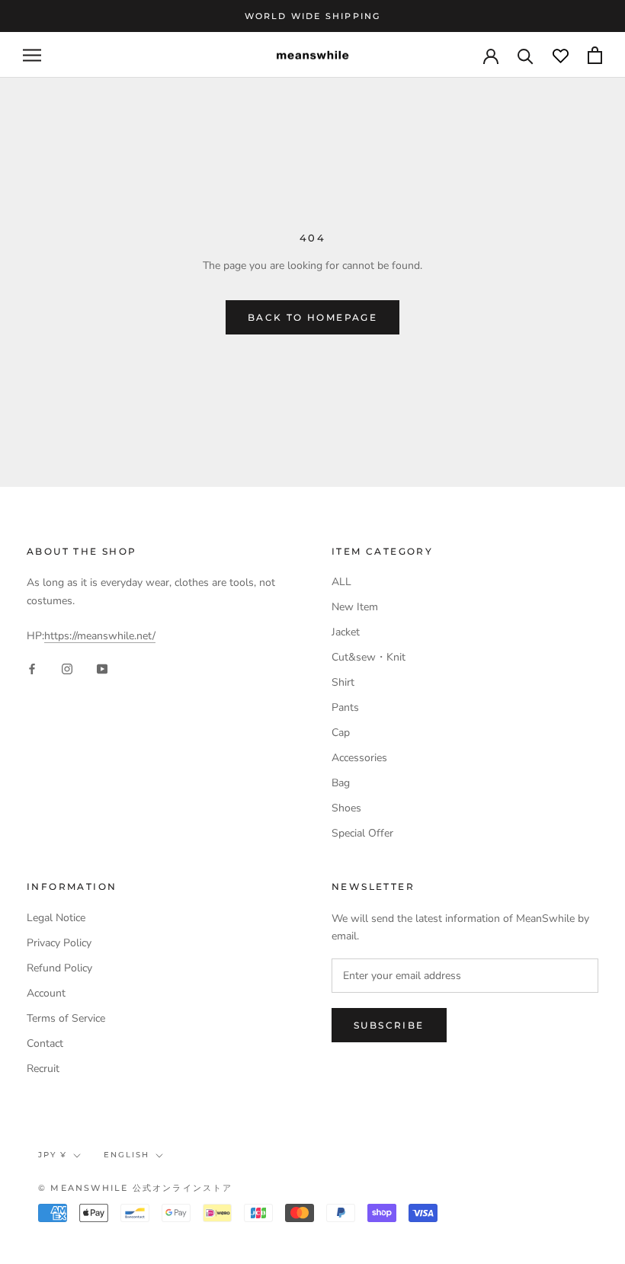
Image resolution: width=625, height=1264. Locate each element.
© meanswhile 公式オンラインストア (135, 1187)
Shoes (346, 808)
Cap (341, 732)
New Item (355, 607)
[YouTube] (102, 668)
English (126, 1155)
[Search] (526, 55)
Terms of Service (66, 1018)
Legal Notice (56, 917)
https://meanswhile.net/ (99, 636)
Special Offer (362, 833)
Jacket (346, 632)
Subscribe (389, 1025)
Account (46, 993)
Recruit (43, 1068)
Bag (341, 783)
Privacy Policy (59, 943)
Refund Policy (59, 968)
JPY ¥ (52, 1155)
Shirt (343, 682)
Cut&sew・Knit (368, 657)
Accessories (359, 757)
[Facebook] (32, 668)
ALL (341, 581)
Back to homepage (312, 317)
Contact (45, 1043)
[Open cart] (595, 55)
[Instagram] (67, 668)
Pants (345, 707)
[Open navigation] (32, 55)
